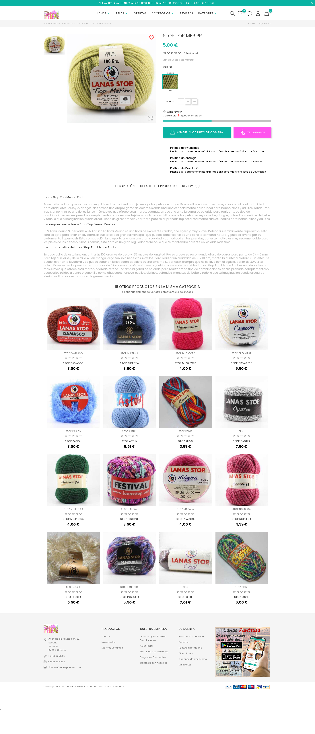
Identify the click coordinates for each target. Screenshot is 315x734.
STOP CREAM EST (241, 353)
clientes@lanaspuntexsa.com (65, 667)
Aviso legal (146, 646)
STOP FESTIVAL (129, 509)
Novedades (109, 642)
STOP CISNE (241, 587)
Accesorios (163, 13)
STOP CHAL (185, 597)
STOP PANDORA (129, 587)
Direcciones (186, 653)
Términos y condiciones (154, 651)
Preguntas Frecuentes (153, 657)
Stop (241, 431)
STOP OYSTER (241, 441)
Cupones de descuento (193, 659)
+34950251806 (56, 656)
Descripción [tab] (125, 186)
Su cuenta (187, 629)
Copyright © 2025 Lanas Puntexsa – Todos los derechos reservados (84, 686)
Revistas (186, 13)
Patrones (208, 13)
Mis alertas (185, 664)
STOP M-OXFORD (185, 353)
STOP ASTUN (129, 431)
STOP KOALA (73, 587)
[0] (267, 13)
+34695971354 (56, 661)
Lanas (104, 13)
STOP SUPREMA (129, 353)
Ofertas (140, 13)
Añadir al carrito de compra (199, 132)
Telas (122, 13)
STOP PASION (73, 431)
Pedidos (183, 642)
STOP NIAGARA (185, 509)
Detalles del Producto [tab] (158, 186)
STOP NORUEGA (241, 509)
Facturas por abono (190, 647)
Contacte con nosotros (153, 663)
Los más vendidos (112, 647)
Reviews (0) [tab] (191, 186)
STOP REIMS (185, 431)
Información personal (191, 636)
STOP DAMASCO (73, 353)
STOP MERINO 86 (73, 509)
